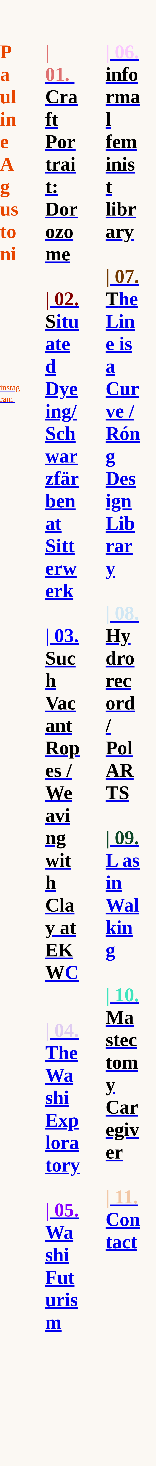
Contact (123, 1219)
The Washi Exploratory (62, 1097)
